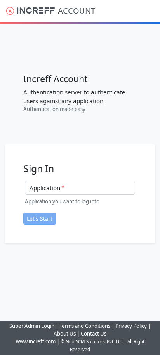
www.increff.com (36, 341)
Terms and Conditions (85, 325)
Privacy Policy (131, 325)
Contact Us (93, 333)
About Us (65, 333)
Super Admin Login (31, 325)
